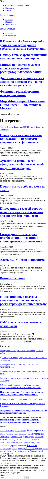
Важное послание (12, 278)
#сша (45, 448)
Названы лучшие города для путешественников (21, 399)
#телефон (3, 451)
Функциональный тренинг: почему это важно (20, 93)
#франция (21, 451)
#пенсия (3, 445)
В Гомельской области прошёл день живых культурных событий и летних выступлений (23, 45)
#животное (39, 437)
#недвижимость (37, 442)
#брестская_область (25, 434)
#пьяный (14, 448)
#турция (9, 451)
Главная (9, 19)
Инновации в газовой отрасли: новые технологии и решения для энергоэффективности (22, 212)
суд (12, 453)
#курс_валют (5, 442)
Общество (4, 129)
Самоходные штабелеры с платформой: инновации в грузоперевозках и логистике (21, 237)
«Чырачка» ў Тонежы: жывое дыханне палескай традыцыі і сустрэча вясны (23, 411)
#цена (27, 451)
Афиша (3, 127)
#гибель (4, 436)
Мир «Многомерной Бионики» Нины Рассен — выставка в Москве (22, 104)
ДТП (24, 127)
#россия (30, 448)
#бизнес (2, 434)
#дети (31, 437)
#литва (13, 442)
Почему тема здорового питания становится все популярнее (23, 56)
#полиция (23, 446)
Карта (8, 10)
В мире (8, 22)
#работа (21, 448)
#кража (29, 440)
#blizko (3, 431)
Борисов (33, 451)
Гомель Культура (7, 15)
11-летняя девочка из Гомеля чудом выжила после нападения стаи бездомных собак (21, 393)
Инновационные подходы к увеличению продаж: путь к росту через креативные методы (23, 300)
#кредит (35, 440)
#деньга (26, 437)
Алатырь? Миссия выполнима (22, 259)
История (31, 127)
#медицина (19, 442)
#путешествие (5, 449)
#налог (27, 442)
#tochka (10, 430)
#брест (16, 434)
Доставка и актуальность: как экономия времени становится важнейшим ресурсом (22, 81)
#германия (38, 433)
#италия (23, 440)
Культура (39, 127)
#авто (23, 431)
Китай (40, 451)
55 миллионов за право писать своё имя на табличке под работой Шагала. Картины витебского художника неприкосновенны (20, 419)
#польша (32, 445)
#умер (15, 451)
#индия (14, 440)
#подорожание (13, 446)
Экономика (10, 24)
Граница (18, 127)
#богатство (9, 434)
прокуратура (5, 454)
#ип (18, 440)
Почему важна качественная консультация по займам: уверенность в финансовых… (21, 138)
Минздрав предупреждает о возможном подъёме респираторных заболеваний (21, 68)
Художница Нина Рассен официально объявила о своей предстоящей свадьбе (22, 164)
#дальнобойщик (15, 436)
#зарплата (5, 439)
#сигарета (39, 449)
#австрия (18, 431)
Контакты (9, 8)
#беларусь (35, 430)
